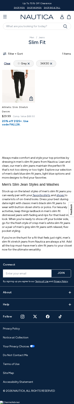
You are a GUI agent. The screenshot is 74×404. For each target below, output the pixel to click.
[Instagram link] (22, 317)
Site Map (8, 373)
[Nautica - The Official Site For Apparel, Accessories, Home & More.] (37, 16)
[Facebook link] (48, 316)
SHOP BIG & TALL (52, 7)
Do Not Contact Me (15, 355)
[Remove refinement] (29, 63)
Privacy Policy (61, 281)
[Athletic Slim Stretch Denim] (18, 86)
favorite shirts (41, 195)
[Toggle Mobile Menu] (5, 17)
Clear (7, 63)
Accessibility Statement (18, 382)
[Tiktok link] (60, 316)
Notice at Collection (15, 337)
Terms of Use (42, 281)
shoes (60, 195)
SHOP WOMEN (34, 7)
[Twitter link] (35, 316)
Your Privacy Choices (16, 346)
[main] (37, 143)
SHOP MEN (19, 7)
